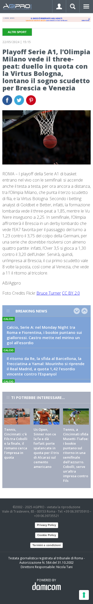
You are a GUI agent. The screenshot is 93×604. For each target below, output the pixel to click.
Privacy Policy (46, 525)
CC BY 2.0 (71, 293)
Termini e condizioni (46, 545)
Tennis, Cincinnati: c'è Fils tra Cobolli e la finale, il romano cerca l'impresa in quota (15, 443)
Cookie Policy (46, 535)
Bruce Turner (48, 293)
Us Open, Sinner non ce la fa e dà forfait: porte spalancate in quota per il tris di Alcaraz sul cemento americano (46, 448)
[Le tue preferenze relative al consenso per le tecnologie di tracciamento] (84, 595)
